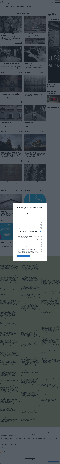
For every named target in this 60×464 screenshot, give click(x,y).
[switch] (41, 222)
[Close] (45, 205)
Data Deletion (25, 258)
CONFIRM (23, 255)
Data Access (30, 258)
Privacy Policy (35, 258)
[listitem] (30, 220)
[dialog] (30, 232)
